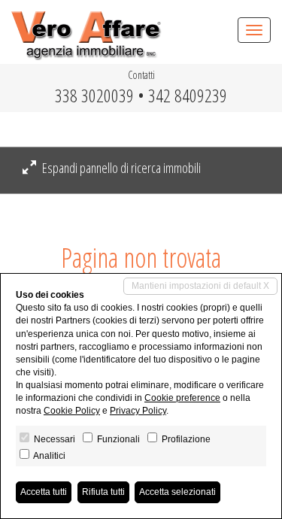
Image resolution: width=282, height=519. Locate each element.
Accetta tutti (43, 492)
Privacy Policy (138, 410)
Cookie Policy (72, 410)
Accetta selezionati (177, 492)
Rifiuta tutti (103, 492)
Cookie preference (182, 398)
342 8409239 (187, 95)
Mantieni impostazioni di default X (200, 286)
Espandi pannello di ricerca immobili (120, 168)
